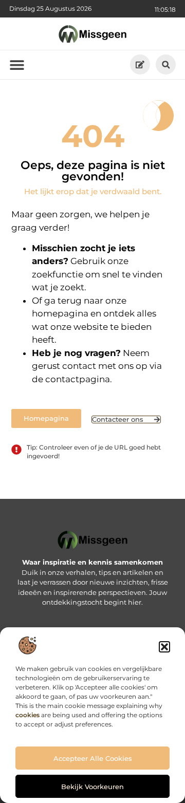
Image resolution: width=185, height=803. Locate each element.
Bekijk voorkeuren (92, 786)
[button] (164, 647)
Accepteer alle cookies (92, 758)
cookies (27, 715)
